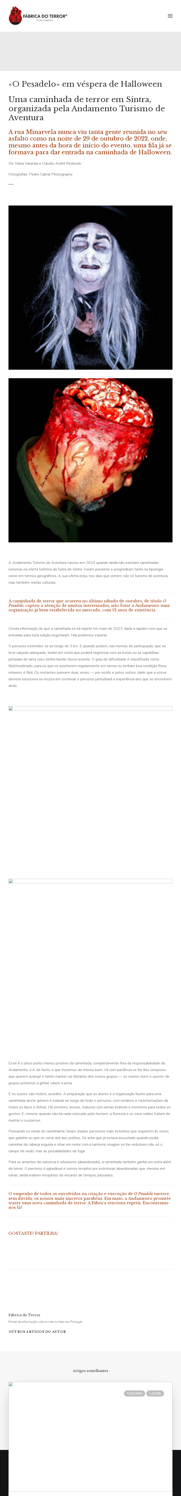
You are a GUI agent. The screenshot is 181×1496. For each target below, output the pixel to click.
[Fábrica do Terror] (37, 15)
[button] (170, 16)
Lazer (155, 1393)
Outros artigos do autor (37, 1331)
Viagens (134, 1393)
